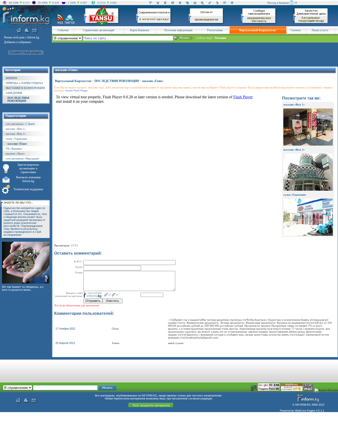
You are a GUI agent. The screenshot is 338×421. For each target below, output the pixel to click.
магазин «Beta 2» (16, 133)
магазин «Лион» (15, 153)
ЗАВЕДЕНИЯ (14, 92)
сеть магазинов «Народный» (23, 158)
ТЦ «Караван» (14, 148)
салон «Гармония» (17, 138)
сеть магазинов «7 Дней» (21, 123)
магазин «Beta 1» (16, 128)
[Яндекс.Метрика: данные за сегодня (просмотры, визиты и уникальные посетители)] (326, 391)
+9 (295, 2)
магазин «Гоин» (17, 143)
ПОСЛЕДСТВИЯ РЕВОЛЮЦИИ (18, 99)
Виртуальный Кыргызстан (73, 81)
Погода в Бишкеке (278, 2)
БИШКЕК (11, 78)
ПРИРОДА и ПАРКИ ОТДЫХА (24, 82)
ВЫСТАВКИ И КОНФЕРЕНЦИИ (25, 87)
